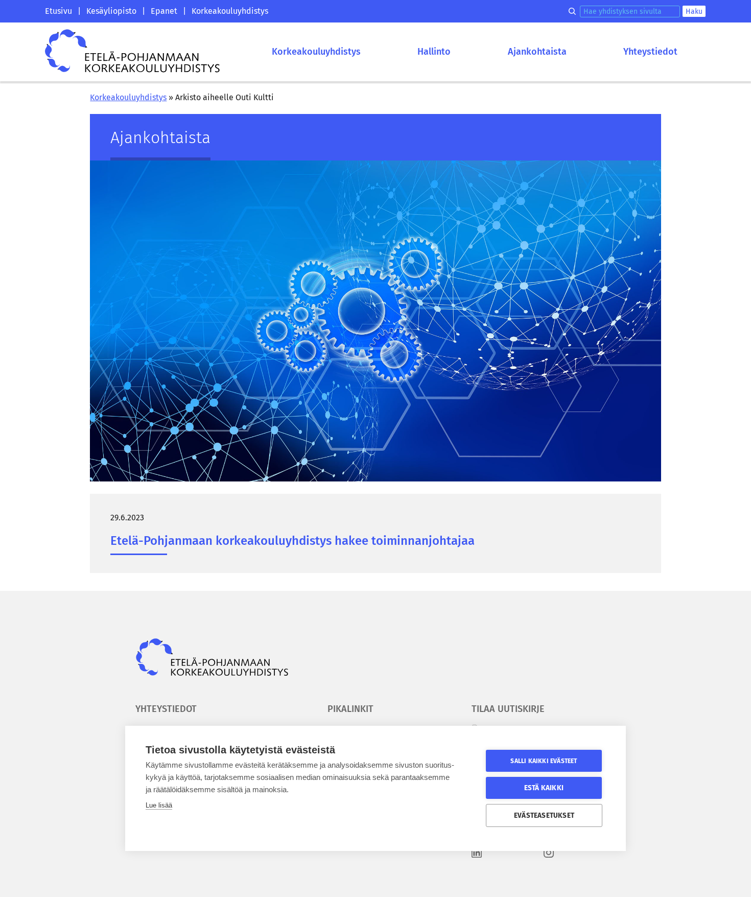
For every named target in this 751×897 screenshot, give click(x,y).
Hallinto (434, 51)
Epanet (164, 11)
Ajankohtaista (537, 51)
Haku (694, 11)
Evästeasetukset (544, 815)
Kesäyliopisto (111, 11)
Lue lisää (159, 805)
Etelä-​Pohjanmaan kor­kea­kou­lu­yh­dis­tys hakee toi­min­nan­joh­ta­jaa (292, 541)
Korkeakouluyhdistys (230, 11)
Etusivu (58, 11)
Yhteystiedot (650, 51)
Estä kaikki (544, 788)
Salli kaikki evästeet (543, 761)
